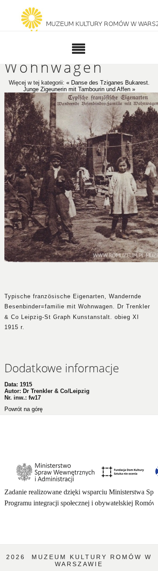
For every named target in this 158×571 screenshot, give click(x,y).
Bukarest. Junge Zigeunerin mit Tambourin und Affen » (86, 86)
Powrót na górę (23, 409)
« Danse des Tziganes (95, 82)
